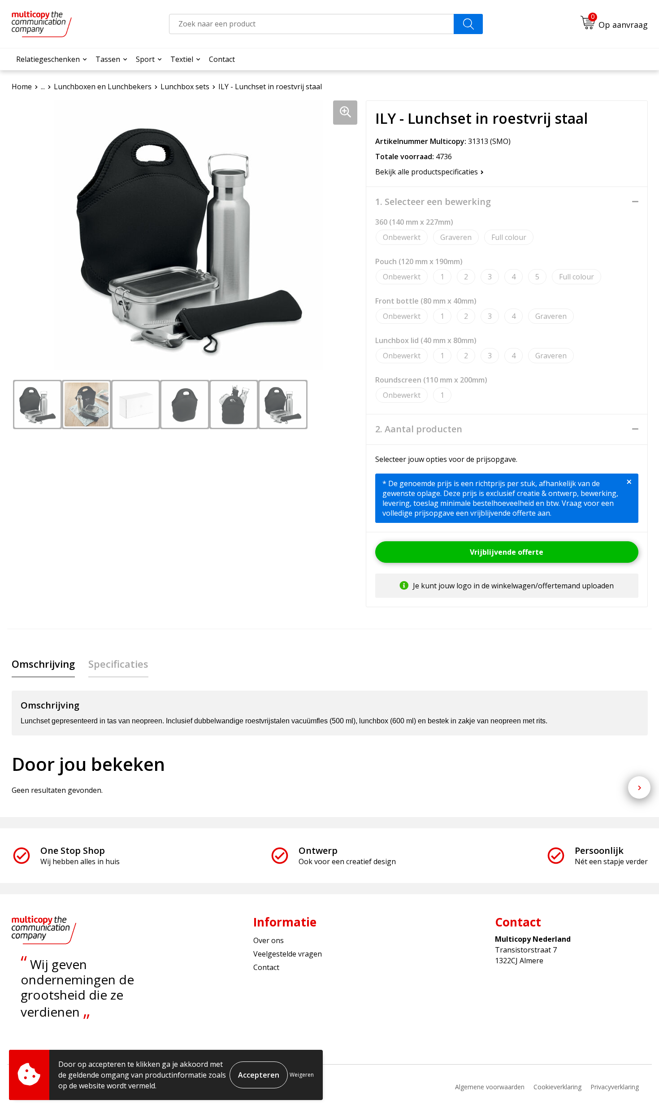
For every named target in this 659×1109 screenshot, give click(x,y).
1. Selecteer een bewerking (433, 202)
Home (22, 86)
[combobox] (311, 24)
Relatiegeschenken (48, 59)
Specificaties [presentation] (118, 663)
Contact (222, 59)
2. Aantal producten (418, 429)
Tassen (107, 59)
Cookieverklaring (557, 1087)
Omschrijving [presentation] (43, 663)
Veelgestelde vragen (287, 954)
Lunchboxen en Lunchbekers (103, 86)
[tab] (43, 664)
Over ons (268, 940)
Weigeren (302, 1075)
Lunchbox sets (184, 86)
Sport (145, 59)
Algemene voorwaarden (490, 1087)
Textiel (181, 59)
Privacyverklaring (614, 1087)
